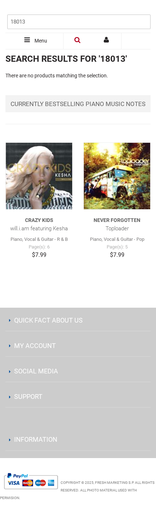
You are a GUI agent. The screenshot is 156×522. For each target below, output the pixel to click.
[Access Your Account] (107, 41)
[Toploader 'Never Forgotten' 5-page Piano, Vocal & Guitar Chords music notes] (117, 176)
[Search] (143, 10)
